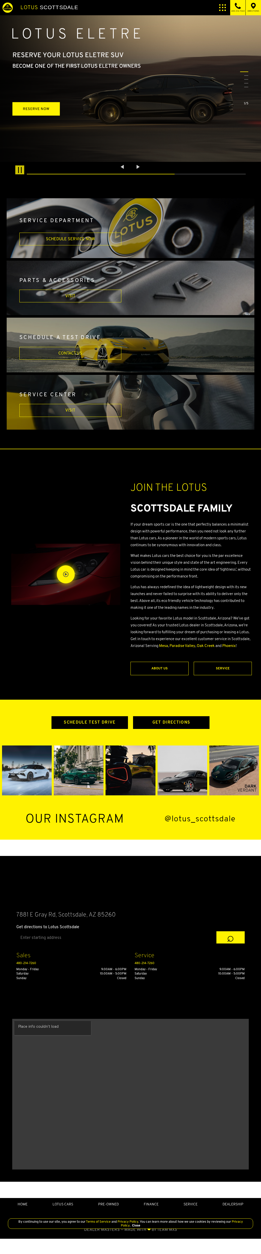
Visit (70, 296)
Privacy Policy (127, 1221)
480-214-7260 (26, 963)
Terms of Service (98, 1221)
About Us (159, 668)
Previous (123, 167)
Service (223, 668)
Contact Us (70, 353)
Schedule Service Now (70, 239)
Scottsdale (49, 7)
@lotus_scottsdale (200, 818)
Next (138, 167)
